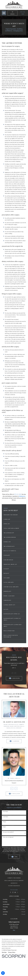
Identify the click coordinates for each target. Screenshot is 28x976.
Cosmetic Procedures (14, 878)
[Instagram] (12, 892)
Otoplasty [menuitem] (7, 555)
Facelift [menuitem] (6, 569)
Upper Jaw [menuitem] (7, 524)
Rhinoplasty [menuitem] (7, 591)
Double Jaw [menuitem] (7, 542)
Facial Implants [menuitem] (9, 582)
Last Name (5, 816)
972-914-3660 (22, 13)
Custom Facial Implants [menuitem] (11, 587)
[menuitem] (14, 878)
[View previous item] (12, 673)
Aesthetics (14, 883)
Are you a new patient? (8, 832)
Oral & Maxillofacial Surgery (14, 880)
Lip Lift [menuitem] (6, 609)
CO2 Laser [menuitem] (7, 578)
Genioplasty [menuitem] (7, 600)
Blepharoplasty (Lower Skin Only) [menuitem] (12, 625)
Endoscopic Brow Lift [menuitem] (10, 564)
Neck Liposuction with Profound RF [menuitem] (11, 636)
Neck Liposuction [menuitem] (9, 631)
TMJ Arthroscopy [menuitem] (9, 533)
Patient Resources (14, 886)
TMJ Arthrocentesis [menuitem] (10, 537)
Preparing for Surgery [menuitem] (11, 515)
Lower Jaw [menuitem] (7, 519)
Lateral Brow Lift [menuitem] (9, 605)
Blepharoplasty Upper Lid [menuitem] (12, 614)
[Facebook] (10, 892)
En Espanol (12, 13)
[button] (3, 973)
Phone (4, 821)
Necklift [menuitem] (6, 573)
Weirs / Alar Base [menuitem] (9, 596)
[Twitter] (17, 892)
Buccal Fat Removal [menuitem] (10, 551)
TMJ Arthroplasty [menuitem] (9, 546)
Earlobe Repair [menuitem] (8, 560)
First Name (5, 811)
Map (14, 930)
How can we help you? (8, 837)
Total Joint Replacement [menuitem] (11, 528)
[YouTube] (15, 892)
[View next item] (15, 673)
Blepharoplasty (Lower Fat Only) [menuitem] (12, 619)
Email (4, 827)
